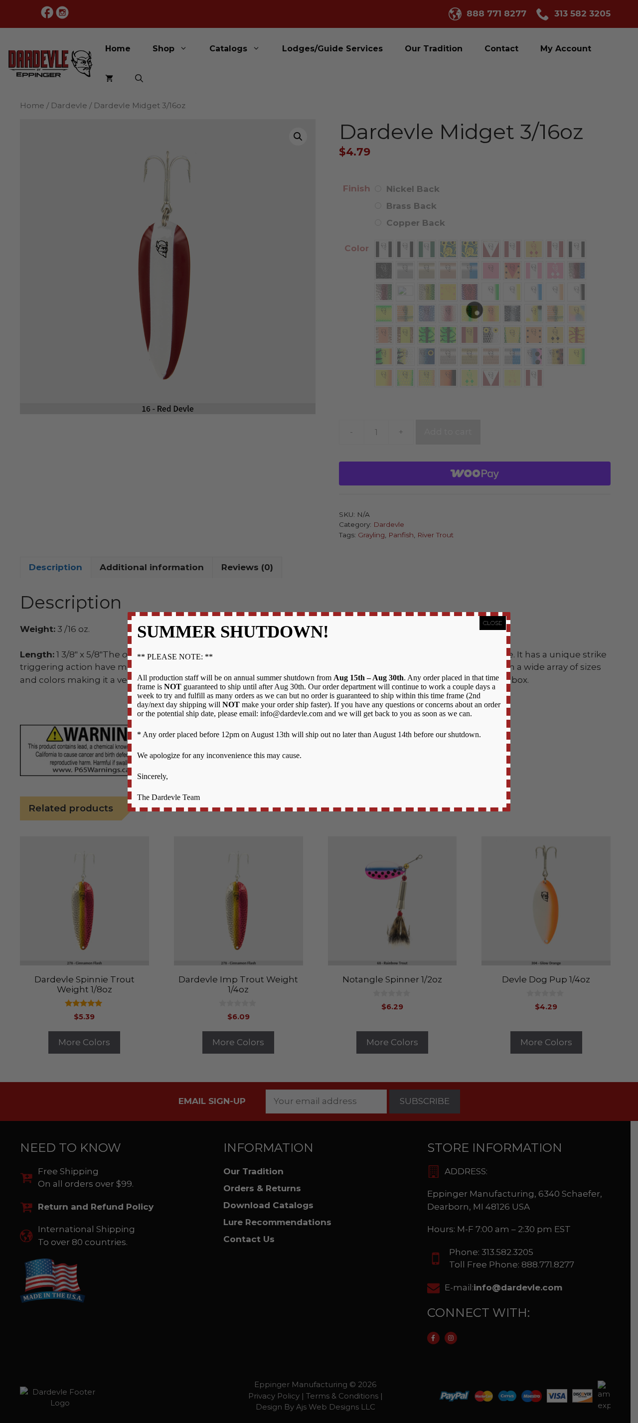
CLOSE (492, 623)
